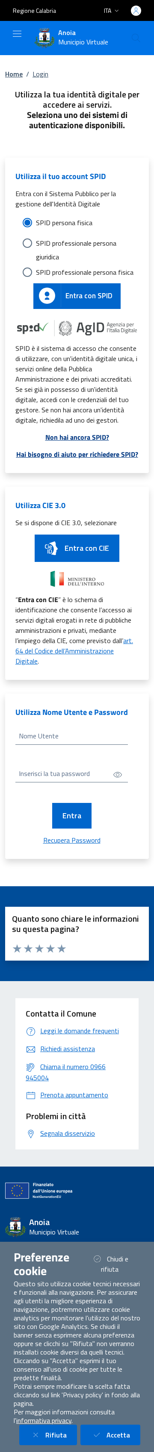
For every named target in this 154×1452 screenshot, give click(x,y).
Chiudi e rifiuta (120, 1264)
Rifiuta (61, 1434)
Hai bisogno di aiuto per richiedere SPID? (77, 454)
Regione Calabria (34, 10)
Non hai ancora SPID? (77, 437)
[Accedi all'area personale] (136, 10)
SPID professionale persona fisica (84, 272)
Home (14, 74)
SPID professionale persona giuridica (76, 244)
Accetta (123, 1434)
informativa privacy (43, 1420)
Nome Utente (39, 736)
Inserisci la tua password (54, 773)
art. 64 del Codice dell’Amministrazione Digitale (74, 650)
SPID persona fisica (64, 223)
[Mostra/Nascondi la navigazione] (17, 34)
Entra (71, 815)
